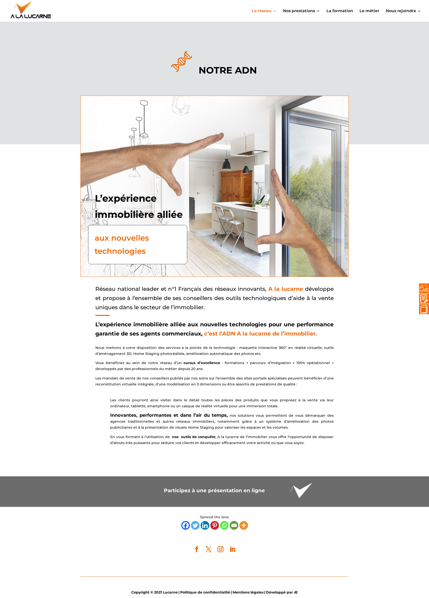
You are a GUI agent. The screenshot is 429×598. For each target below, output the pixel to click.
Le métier (369, 11)
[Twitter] (195, 525)
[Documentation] (423, 309)
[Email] (234, 525)
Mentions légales (248, 592)
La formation (339, 11)
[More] (243, 525)
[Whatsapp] (224, 525)
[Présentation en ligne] (423, 288)
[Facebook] (185, 525)
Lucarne (170, 592)
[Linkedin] (205, 525)
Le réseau (262, 11)
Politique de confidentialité (205, 592)
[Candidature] (423, 299)
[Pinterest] (214, 525)
